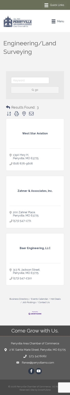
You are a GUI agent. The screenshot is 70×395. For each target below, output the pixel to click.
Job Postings (29, 302)
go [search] (36, 89)
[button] (8, 107)
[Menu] (54, 5)
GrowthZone (44, 390)
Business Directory (19, 298)
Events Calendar (39, 298)
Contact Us (44, 302)
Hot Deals (56, 298)
